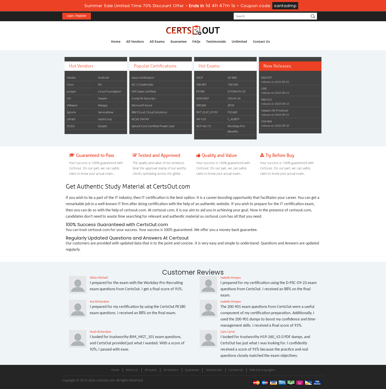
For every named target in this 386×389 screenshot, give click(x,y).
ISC (100, 84)
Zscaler (102, 126)
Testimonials (216, 41)
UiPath (71, 119)
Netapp (103, 105)
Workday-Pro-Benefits (237, 128)
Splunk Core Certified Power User (153, 126)
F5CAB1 (233, 112)
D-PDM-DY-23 (236, 91)
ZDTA (231, 105)
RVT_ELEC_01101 (207, 112)
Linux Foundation (109, 91)
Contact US (236, 370)
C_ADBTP (233, 119)
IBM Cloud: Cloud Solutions (149, 112)
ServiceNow (105, 112)
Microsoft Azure (142, 105)
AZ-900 (232, 78)
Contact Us (261, 41)
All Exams (157, 41)
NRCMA (201, 105)
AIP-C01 (201, 119)
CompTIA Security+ (144, 98)
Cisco (70, 84)
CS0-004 (266, 121)
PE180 (200, 91)
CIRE (264, 88)
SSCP (199, 78)
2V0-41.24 (234, 98)
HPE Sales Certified (144, 91)
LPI (69, 98)
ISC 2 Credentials (142, 84)
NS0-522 (266, 99)
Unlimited (239, 41)
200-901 (201, 84)
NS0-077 (266, 78)
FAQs (196, 41)
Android (103, 78)
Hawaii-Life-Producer (274, 110)
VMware (72, 105)
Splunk (71, 112)
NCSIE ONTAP (140, 119)
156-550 (233, 84)
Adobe (71, 78)
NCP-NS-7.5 (203, 126)
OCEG (70, 126)
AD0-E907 (202, 98)
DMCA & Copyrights (262, 370)
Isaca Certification (143, 78)
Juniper (71, 91)
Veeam (102, 98)
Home (115, 41)
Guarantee (178, 41)
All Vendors (135, 41)
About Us (132, 370)
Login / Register (76, 16)
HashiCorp (105, 119)
